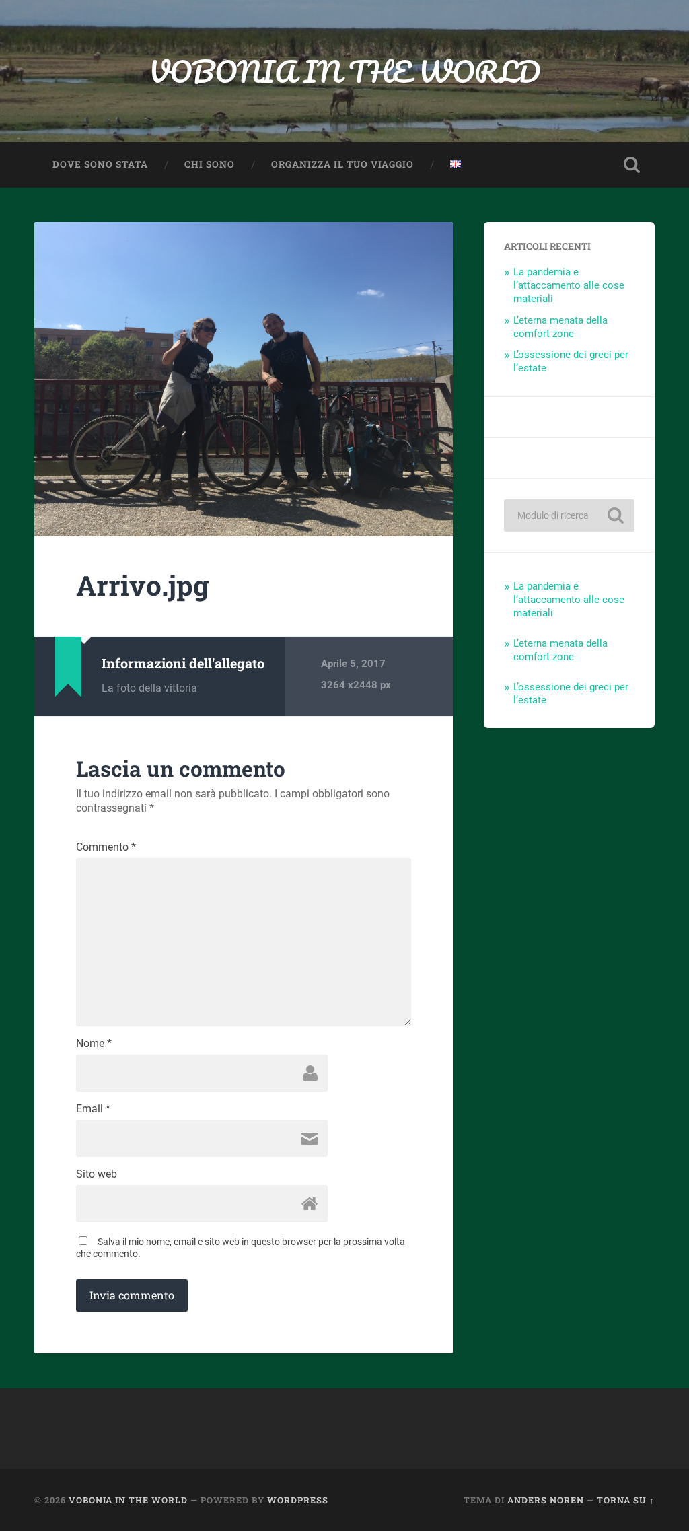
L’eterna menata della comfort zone (560, 327)
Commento (106, 847)
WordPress (297, 1500)
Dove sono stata (100, 164)
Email (93, 1109)
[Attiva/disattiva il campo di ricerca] (632, 165)
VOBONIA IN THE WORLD (344, 71)
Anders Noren (545, 1500)
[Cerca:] (569, 515)
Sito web (96, 1174)
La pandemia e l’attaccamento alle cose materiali (568, 285)
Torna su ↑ (626, 1500)
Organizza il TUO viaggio (342, 164)
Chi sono (209, 164)
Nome (94, 1043)
